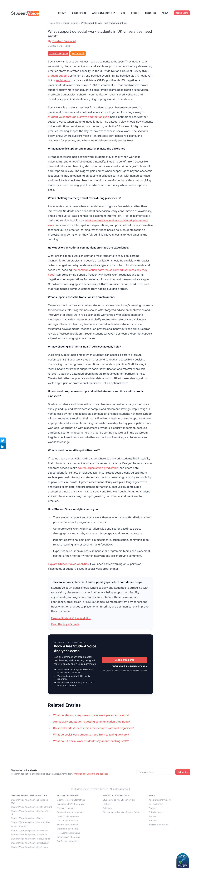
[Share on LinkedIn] (3, 446)
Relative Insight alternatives (70, 812)
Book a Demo (181, 12)
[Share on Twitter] (3, 440)
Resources (150, 12)
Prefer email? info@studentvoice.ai (129, 666)
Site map (153, 820)
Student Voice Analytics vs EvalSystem (29, 847)
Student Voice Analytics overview (119, 800)
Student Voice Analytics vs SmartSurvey (30, 843)
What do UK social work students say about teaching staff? (91, 741)
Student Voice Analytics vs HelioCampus (30, 838)
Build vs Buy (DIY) (19, 826)
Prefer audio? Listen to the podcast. (91, 773)
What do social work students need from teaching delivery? (91, 734)
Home (51, 23)
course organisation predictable (98, 467)
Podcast (135, 12)
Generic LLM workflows (68, 816)
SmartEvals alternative (67, 824)
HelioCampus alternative (68, 833)
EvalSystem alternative (68, 841)
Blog (123, 12)
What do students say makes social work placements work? (91, 715)
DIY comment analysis (67, 820)
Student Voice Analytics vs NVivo (27, 818)
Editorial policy (156, 812)
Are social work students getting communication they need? (91, 721)
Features (107, 804)
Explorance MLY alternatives (70, 804)
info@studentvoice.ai (159, 824)
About (165, 12)
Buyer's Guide (79, 12)
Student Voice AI (64, 41)
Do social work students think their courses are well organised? (93, 728)
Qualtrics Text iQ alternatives (71, 800)
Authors (152, 816)
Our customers (156, 804)
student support (70, 23)
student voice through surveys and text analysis (78, 116)
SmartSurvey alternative (68, 837)
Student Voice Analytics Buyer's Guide (121, 812)
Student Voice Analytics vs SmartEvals (29, 830)
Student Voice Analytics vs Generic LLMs (30, 822)
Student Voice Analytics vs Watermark (29, 834)
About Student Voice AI (160, 800)
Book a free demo (124, 659)
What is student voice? (103, 12)
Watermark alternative (67, 828)
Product (62, 12)
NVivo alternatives (65, 808)
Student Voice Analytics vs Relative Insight (31, 807)
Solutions (107, 808)
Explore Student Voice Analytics (68, 564)
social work (78, 53)
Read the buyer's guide (65, 624)
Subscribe (183, 772)
